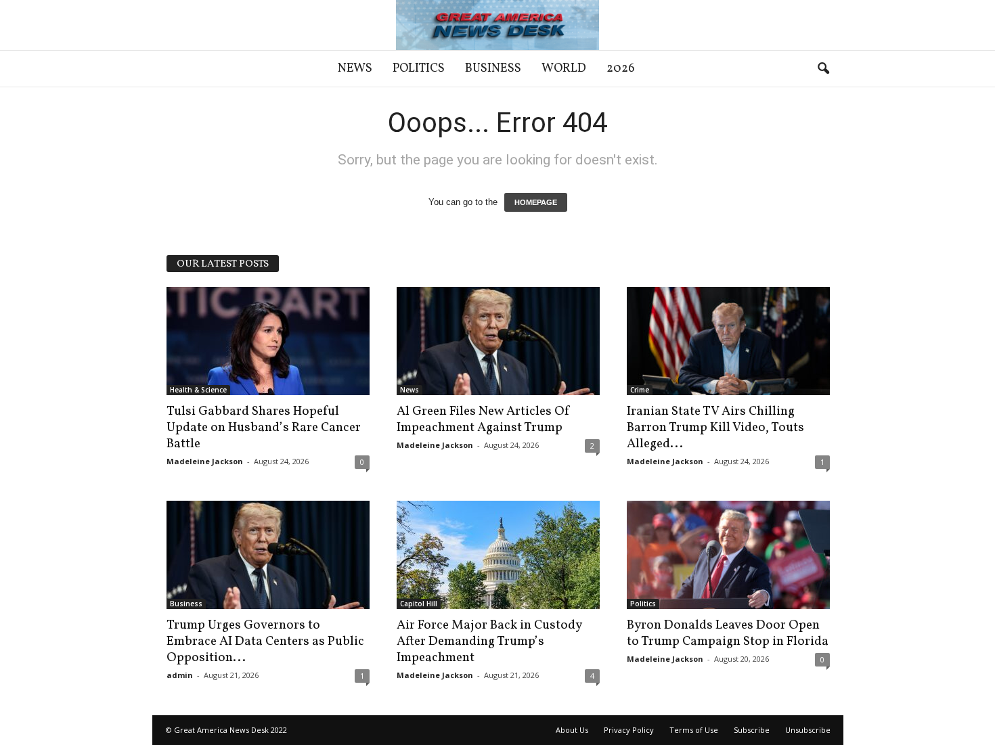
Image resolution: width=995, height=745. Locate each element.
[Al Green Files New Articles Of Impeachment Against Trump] (498, 341)
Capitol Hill (418, 603)
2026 (620, 68)
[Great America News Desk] (497, 25)
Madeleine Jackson (205, 461)
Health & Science (198, 389)
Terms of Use (693, 730)
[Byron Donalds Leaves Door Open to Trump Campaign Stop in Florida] (728, 555)
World (563, 68)
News (355, 68)
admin (180, 675)
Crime (639, 389)
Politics (419, 68)
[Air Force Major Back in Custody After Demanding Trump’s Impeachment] (498, 555)
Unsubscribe (808, 730)
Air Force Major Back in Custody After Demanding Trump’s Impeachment (489, 641)
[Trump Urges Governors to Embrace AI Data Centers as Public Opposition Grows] (268, 555)
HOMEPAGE (535, 202)
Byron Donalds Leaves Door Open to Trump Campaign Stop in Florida (727, 633)
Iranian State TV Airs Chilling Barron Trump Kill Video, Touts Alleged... (715, 428)
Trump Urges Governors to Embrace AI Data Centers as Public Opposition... (265, 641)
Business (493, 68)
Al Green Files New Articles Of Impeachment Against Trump (484, 419)
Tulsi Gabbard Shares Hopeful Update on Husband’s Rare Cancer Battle (264, 428)
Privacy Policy (629, 730)
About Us (572, 730)
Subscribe (752, 730)
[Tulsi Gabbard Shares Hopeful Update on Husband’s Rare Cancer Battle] (268, 341)
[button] (823, 69)
